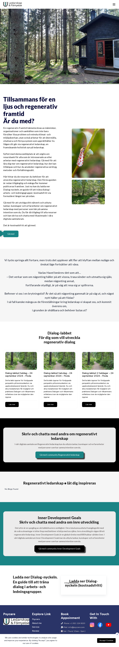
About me (36, 623)
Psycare (36, 619)
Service (35, 627)
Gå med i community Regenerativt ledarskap (59, 455)
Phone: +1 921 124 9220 (74, 623)
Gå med (10, 234)
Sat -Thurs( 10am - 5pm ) (74, 631)
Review (35, 631)
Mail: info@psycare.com (74, 627)
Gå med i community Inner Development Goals (59, 548)
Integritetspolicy (71, 583)
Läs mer (12, 404)
